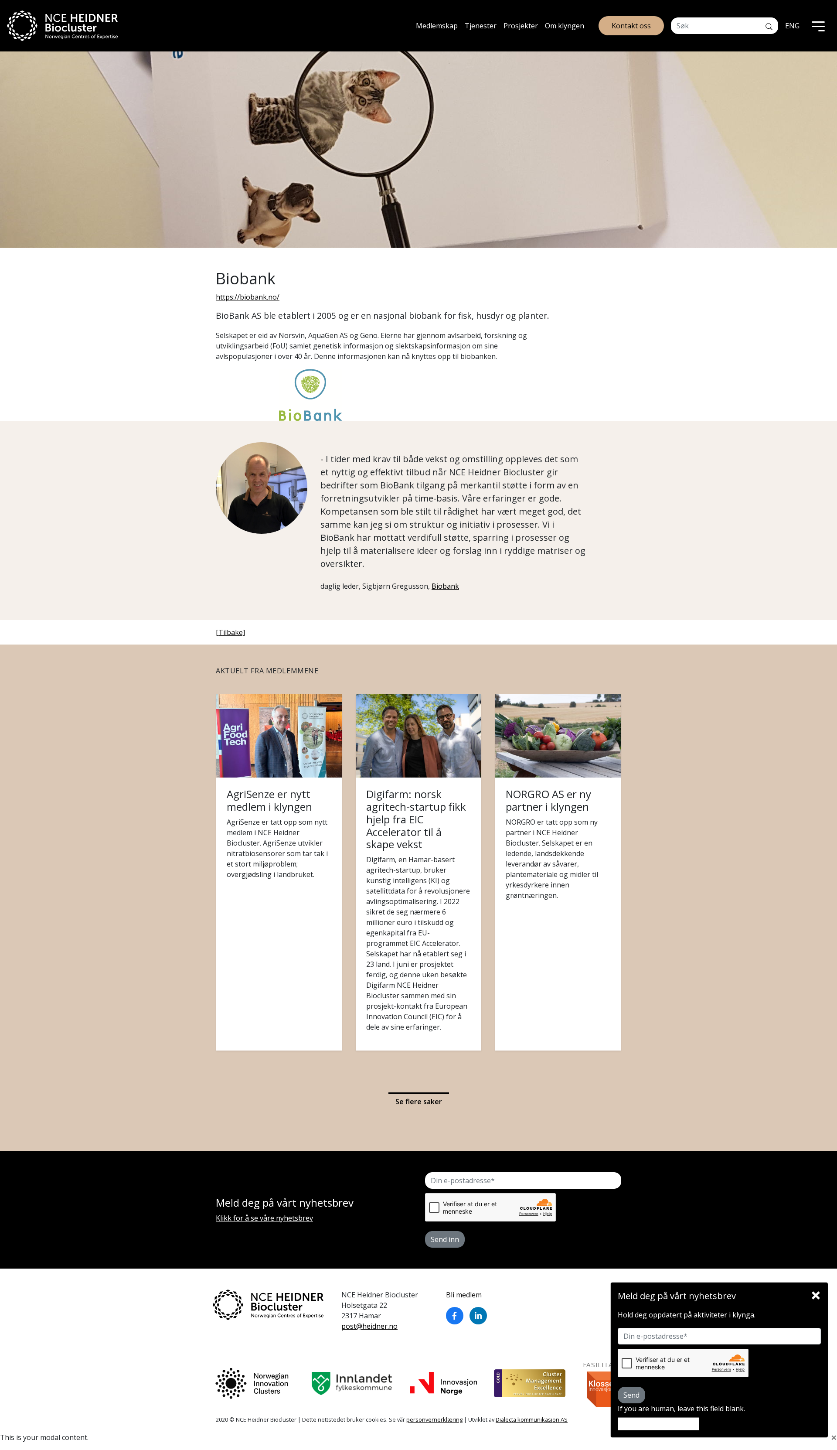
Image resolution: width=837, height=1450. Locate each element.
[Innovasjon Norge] (443, 1383)
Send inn (445, 1239)
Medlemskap (437, 26)
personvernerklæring (434, 1419)
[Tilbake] (230, 632)
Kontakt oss (631, 26)
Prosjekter (521, 26)
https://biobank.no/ (247, 297)
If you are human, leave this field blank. (681, 1408)
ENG (792, 26)
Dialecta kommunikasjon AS (532, 1419)
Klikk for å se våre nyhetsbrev (264, 1218)
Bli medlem (464, 1295)
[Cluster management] (529, 1383)
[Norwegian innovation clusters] (252, 1383)
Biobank (445, 586)
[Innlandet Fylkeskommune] (352, 1383)
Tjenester (481, 26)
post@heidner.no (369, 1326)
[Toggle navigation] (818, 26)
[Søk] (769, 25)
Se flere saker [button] (418, 1101)
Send (631, 1395)
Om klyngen (564, 26)
